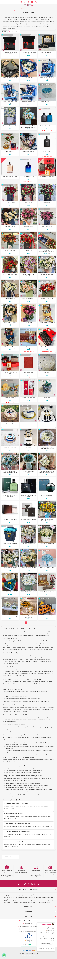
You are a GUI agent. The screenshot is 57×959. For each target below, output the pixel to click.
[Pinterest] (28, 884)
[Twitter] (18, 884)
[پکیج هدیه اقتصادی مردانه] (28, 141)
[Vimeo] (35, 884)
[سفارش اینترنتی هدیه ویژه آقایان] (47, 240)
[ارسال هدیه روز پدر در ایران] (47, 68)
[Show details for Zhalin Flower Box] (47, 192)
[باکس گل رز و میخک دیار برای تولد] (28, 558)
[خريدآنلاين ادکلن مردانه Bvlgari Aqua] (47, 485)
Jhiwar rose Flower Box (10, 226)
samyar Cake (28, 447)
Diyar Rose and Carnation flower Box (28, 568)
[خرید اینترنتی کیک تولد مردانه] (28, 413)
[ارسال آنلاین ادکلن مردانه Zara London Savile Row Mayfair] (10, 167)
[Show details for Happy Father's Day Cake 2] (10, 413)
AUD (26, 8)
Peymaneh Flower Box (10, 202)
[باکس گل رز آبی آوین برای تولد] (47, 92)
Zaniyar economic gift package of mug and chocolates (46, 323)
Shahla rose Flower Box (10, 298)
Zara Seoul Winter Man (28, 176)
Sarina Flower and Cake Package (10, 616)
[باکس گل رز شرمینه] (47, 216)
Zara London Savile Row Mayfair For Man (10, 177)
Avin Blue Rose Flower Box (47, 101)
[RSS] (38, 884)
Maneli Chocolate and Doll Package (10, 398)
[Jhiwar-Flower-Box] (10, 216)
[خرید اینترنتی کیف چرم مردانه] (47, 42)
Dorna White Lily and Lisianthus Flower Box (28, 592)
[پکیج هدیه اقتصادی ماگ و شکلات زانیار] (47, 313)
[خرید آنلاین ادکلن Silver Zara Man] (47, 141)
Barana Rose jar (28, 322)
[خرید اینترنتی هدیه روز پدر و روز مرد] (28, 92)
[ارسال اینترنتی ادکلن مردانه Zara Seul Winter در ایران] (28, 167)
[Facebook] (22, 884)
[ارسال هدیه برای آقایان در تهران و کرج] (28, 337)
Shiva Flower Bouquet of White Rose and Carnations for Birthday (46, 472)
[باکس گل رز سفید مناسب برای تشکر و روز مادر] (47, 534)
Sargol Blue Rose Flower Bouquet (28, 472)
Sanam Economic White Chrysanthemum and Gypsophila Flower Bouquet (47, 448)
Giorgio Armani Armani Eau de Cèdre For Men (10, 496)
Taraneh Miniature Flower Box (28, 298)
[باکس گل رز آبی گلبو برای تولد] (10, 534)
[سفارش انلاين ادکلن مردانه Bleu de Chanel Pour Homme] (28, 485)
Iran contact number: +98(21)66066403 (28, 926)
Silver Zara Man (46, 151)
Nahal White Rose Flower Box (28, 543)
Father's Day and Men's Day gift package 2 (10, 102)
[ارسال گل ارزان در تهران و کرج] (28, 116)
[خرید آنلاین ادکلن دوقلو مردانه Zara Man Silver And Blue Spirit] (47, 116)
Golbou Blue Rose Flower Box (10, 543)
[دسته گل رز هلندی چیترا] (10, 313)
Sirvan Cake (28, 423)
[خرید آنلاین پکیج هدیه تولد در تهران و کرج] (47, 606)
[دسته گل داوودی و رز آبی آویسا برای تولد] (10, 461)
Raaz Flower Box (28, 202)
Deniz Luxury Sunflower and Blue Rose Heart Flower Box (10, 592)
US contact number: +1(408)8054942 (28, 929)
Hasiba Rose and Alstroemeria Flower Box (10, 275)
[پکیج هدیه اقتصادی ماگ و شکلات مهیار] (10, 337)
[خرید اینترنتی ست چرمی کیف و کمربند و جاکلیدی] (10, 42)
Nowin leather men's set (46, 52)
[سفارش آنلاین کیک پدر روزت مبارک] (10, 437)
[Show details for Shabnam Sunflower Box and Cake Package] (28, 606)
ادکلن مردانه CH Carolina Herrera (28, 519)
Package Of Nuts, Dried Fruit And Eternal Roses (46, 592)
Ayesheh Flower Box (10, 250)
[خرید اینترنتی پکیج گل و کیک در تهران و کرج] (10, 606)
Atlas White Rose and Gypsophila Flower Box (47, 544)
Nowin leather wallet (28, 372)
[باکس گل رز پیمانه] (10, 192)
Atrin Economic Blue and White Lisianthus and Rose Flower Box (28, 126)
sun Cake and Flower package (47, 616)
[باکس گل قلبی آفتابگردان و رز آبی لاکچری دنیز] (10, 582)
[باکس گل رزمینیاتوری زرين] (47, 289)
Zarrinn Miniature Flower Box (47, 298)
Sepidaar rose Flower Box (47, 274)
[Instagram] (25, 884)
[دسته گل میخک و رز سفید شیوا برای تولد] (47, 461)
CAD (29, 8)
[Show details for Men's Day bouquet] (28, 68)
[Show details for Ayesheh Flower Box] (10, 240)
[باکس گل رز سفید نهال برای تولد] (28, 534)
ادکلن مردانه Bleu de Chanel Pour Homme (28, 496)
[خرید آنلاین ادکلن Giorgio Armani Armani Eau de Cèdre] (10, 485)
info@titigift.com (28, 923)
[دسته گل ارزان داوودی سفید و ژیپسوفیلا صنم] (47, 437)
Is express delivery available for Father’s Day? (17, 841)
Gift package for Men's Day (28, 101)
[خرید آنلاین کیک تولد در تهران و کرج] (47, 362)
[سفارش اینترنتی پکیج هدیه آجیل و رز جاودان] (47, 582)
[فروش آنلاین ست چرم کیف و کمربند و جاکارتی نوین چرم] (28, 42)
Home (2, 10)
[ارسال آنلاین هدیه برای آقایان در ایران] (47, 337)
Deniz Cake (46, 372)
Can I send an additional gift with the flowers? (18, 831)
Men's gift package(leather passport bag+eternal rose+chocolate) (28, 348)
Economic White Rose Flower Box (28, 398)
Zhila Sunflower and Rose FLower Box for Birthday (47, 520)
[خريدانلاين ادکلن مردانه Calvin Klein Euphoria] (10, 509)
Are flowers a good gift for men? (14, 813)
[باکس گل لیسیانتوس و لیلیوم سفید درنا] (28, 582)
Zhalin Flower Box (47, 202)
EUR (32, 8)
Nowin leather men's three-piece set (28, 53)
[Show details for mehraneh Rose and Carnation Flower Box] (28, 264)
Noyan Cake (47, 397)
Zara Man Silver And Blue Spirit (47, 125)
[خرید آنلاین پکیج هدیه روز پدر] (10, 68)
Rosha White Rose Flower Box (10, 125)
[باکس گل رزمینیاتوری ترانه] (28, 289)
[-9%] (40, 233)
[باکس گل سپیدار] (47, 264)
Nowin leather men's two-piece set (47, 177)
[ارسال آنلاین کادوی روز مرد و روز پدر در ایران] (47, 167)
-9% (40, 236)
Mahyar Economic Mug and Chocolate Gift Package (10, 347)
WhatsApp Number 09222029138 (28, 931)
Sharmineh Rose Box (47, 226)
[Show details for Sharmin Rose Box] (28, 216)
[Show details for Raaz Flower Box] (28, 192)
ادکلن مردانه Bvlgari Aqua (46, 495)
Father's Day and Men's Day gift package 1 (47, 78)
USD (35, 8)
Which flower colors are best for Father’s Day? (18, 823)
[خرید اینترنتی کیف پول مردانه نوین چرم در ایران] (28, 362)
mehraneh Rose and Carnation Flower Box (28, 275)
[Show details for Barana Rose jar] (28, 313)
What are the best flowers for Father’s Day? (17, 803)
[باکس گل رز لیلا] (28, 240)
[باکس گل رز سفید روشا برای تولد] (10, 116)
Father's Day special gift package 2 (10, 78)
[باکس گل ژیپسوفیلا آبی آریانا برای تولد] (47, 558)
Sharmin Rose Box (28, 226)
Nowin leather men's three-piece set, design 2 (10, 53)
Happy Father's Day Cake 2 (10, 423)
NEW (40, 109)
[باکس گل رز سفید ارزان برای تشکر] (28, 388)
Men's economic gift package (28, 151)
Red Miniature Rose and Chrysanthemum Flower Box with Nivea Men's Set (46, 252)
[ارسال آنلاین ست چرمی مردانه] (10, 362)
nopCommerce (31, 955)
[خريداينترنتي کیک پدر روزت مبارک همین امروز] (47, 413)
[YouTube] (32, 884)
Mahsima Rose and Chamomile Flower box (10, 568)
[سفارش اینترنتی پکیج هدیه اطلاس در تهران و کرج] (10, 141)
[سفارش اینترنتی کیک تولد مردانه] (47, 388)
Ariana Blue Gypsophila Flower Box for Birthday (47, 568)
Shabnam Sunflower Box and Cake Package (28, 616)
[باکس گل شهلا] (10, 289)
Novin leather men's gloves (47, 346)
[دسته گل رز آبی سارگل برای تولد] (28, 461)
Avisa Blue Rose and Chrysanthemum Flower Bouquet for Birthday (10, 473)
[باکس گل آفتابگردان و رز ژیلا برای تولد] (47, 509)
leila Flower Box (28, 250)
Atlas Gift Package (10, 151)
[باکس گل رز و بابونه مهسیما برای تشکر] (10, 558)
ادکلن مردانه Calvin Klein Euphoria (10, 519)
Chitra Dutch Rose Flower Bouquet (10, 323)
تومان (22, 8)
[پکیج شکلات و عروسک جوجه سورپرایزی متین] (10, 388)
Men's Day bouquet (28, 77)
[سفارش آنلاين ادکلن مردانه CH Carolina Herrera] (28, 509)
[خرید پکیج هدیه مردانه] (10, 92)
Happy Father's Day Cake (47, 423)
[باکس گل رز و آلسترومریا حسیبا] (10, 264)
